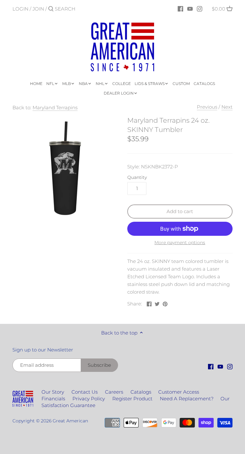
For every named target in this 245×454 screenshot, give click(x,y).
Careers (114, 392)
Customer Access (178, 392)
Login (20, 9)
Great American (70, 420)
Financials (53, 399)
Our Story (52, 392)
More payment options (179, 242)
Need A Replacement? (186, 399)
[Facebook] (180, 9)
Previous (207, 107)
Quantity (137, 177)
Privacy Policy (88, 399)
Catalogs (140, 392)
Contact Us (84, 392)
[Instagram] (199, 9)
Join (38, 9)
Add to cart (180, 211)
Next (227, 107)
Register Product (132, 399)
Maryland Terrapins (55, 107)
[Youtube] (190, 9)
